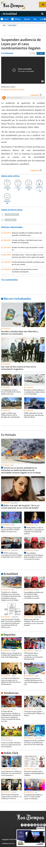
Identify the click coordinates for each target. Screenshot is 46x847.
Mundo (27, 19)
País (35, 19)
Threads (41, 825)
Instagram (31, 825)
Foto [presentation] (33, 53)
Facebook (22, 825)
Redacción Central (8, 87)
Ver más (4, 302)
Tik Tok (38, 825)
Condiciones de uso (8, 843)
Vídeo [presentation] (41, 53)
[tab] (33, 53)
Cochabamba (10, 220)
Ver (5, 25)
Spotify (44, 825)
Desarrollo (12, 25)
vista (3, 438)
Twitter (25, 825)
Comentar (34, 95)
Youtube (34, 825)
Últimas (18, 19)
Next (45, 19)
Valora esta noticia (10, 175)
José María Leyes (12, 214)
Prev (1, 19)
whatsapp (28, 825)
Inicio (6, 19)
